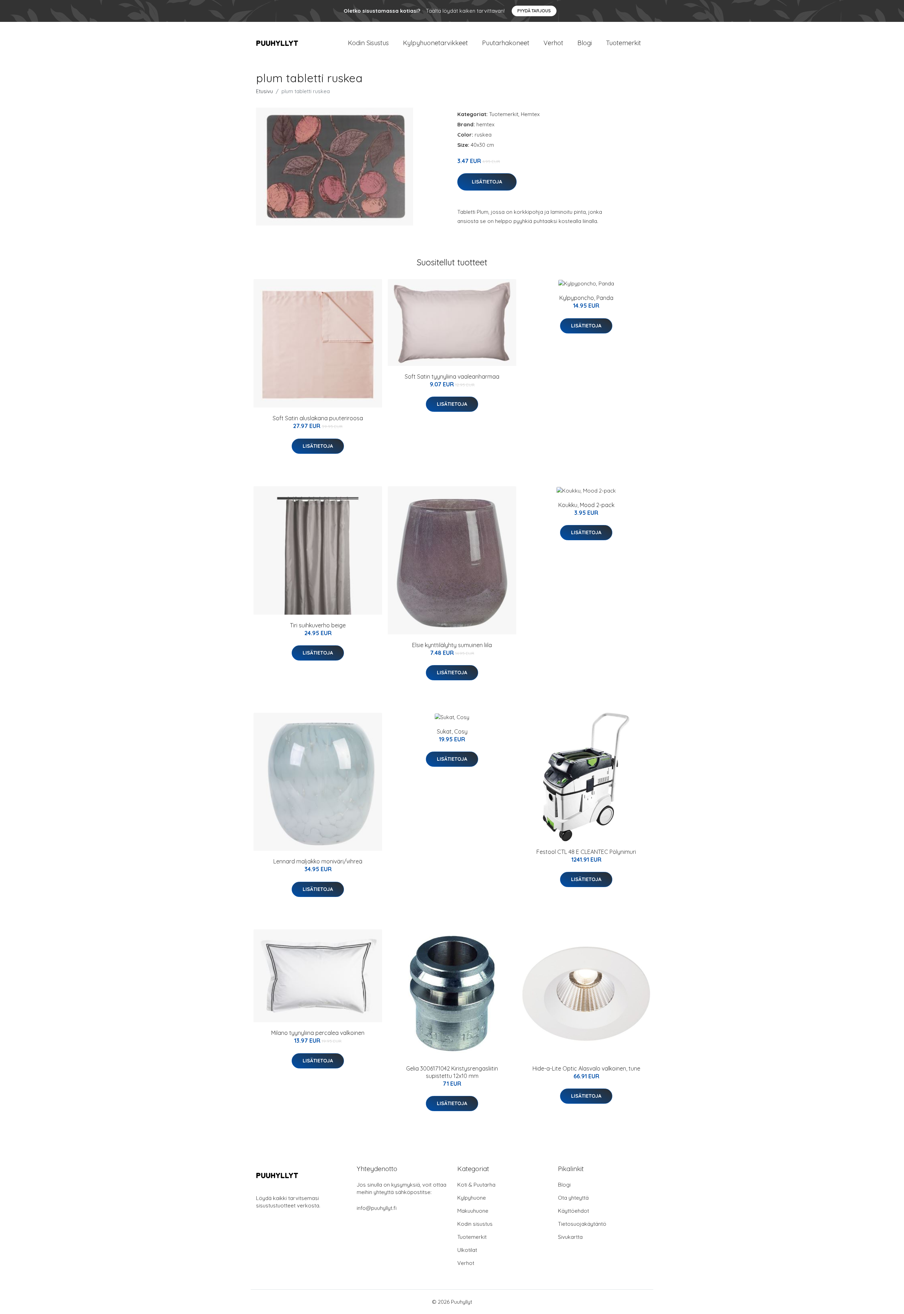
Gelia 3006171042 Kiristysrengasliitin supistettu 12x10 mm (452, 1072)
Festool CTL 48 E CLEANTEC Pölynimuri (586, 851)
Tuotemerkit (623, 43)
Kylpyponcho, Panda (586, 297)
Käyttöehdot (573, 1210)
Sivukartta (570, 1237)
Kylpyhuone (471, 1197)
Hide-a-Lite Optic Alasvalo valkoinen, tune (586, 1068)
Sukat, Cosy (452, 731)
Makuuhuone (472, 1210)
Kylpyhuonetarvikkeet (435, 43)
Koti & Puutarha (476, 1184)
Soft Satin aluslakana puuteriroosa (318, 418)
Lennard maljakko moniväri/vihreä (317, 861)
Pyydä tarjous (534, 10)
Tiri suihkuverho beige (318, 625)
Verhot (553, 43)
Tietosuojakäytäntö (582, 1223)
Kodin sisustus (475, 1223)
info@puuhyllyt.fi (377, 1208)
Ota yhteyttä (573, 1197)
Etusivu (264, 91)
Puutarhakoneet (505, 43)
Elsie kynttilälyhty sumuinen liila (452, 645)
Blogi (584, 43)
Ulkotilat (467, 1250)
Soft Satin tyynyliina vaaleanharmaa (452, 376)
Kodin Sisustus (368, 43)
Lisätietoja (487, 182)
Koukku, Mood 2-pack (586, 504)
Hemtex (530, 114)
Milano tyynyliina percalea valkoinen (317, 1032)
